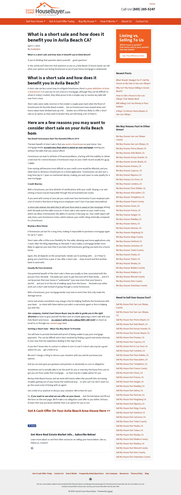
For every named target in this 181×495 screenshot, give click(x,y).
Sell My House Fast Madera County (132, 439)
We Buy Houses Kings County (129, 236)
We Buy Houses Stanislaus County (131, 285)
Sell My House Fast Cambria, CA (130, 350)
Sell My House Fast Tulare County (131, 421)
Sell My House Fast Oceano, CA (130, 337)
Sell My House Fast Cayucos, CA (130, 341)
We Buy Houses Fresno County (130, 201)
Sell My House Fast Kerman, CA (130, 395)
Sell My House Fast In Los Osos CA (131, 346)
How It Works (107, 21)
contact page (56, 323)
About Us (126, 21)
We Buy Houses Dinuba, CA (128, 263)
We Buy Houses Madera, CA (128, 272)
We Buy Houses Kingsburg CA (129, 232)
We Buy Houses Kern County (129, 281)
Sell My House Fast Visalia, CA (129, 425)
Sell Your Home (34, 21)
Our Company (111, 473)
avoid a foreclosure (74, 144)
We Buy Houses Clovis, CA (128, 206)
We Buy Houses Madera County (130, 267)
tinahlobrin (35, 49)
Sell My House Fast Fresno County (131, 368)
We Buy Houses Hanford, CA (129, 241)
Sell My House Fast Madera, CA (130, 443)
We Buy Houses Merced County (130, 276)
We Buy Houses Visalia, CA (128, 254)
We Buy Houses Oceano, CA (128, 166)
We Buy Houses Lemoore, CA (129, 245)
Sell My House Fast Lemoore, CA (131, 417)
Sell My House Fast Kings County (131, 408)
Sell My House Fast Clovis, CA (129, 372)
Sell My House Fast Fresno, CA (129, 377)
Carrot (110, 491)
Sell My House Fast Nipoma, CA (130, 403)
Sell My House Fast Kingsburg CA (131, 399)
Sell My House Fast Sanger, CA (129, 381)
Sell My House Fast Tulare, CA (129, 430)
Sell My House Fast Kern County (130, 452)
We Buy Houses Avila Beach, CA (130, 152)
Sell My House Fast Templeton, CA (131, 364)
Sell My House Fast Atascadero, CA (132, 359)
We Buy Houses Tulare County (130, 250)
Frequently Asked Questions (91, 473)
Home (152, 3)
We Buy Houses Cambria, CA (129, 183)
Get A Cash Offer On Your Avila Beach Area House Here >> (69, 410)
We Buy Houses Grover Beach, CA (131, 161)
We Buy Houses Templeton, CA (130, 197)
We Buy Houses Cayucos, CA (129, 170)
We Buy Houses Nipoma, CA (128, 175)
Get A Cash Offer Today (62, 21)
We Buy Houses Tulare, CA (128, 259)
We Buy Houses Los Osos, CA (129, 179)
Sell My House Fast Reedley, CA (130, 386)
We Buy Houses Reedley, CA (128, 219)
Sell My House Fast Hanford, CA (130, 412)
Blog (147, 473)
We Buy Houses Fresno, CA (128, 210)
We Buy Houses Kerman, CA (128, 228)
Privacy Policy (137, 473)
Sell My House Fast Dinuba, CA (129, 434)
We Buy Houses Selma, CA (128, 223)
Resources (124, 473)
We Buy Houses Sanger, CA (128, 214)
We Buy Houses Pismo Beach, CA (131, 148)
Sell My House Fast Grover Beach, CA (132, 333)
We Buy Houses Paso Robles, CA (130, 188)
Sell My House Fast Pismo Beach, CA (132, 319)
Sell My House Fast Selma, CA (129, 390)
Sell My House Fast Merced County (132, 448)
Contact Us (142, 21)
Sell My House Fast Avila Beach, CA (132, 324)
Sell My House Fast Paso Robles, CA (132, 355)
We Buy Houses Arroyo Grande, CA (131, 157)
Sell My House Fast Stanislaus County (133, 456)
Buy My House (86, 21)
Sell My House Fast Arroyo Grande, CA (133, 328)
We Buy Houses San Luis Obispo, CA (132, 144)
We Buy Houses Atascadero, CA (130, 192)
